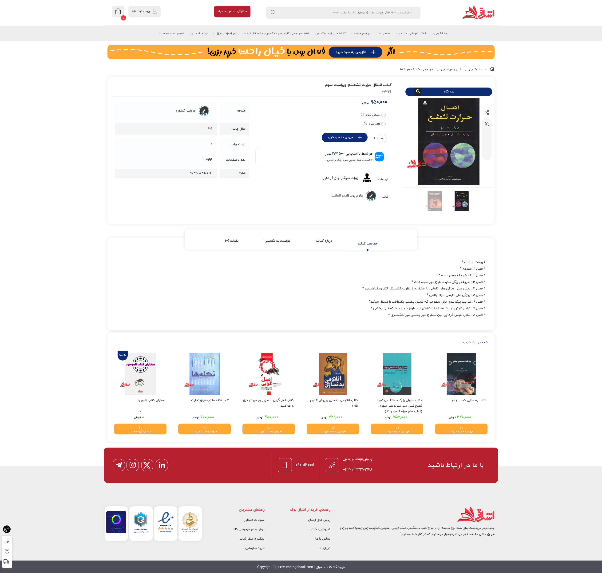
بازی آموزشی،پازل (227, 34)
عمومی (386, 34)
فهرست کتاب (367, 243)
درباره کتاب (324, 241)
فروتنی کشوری (185, 110)
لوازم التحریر (200, 34)
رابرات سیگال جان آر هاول (340, 178)
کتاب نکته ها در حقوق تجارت (210, 400)
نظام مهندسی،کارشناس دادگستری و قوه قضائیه (277, 34)
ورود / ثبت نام (141, 11)
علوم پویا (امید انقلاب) (347, 195)
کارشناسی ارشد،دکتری (331, 34)
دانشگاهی (440, 34)
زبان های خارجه (363, 34)
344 (209, 160)
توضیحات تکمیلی (277, 241)
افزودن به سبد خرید (340, 137)
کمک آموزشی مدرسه (412, 34)
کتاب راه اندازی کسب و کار (469, 400)
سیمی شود (373, 115)
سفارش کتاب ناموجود (151, 400)
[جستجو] (273, 13)
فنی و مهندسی (451, 70)
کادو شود (374, 124)
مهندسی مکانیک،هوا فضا (416, 70)
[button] (461, 429)
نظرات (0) (232, 241)
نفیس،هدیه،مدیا (173, 34)
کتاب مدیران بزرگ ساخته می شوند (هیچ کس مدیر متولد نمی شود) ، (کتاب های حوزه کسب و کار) (399, 406)
